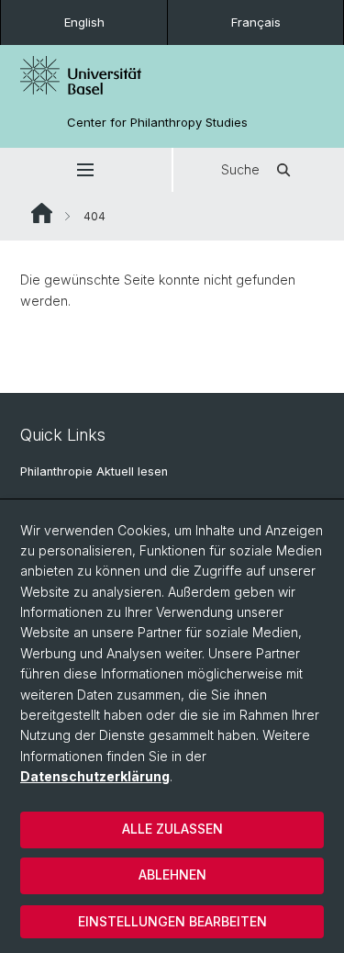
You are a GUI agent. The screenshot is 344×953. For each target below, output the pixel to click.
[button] (86, 170)
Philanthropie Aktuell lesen (94, 471)
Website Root (41, 213)
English (84, 22)
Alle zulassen (172, 828)
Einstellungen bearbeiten (172, 921)
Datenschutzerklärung (95, 776)
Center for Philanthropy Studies (157, 122)
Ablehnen (172, 874)
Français (256, 22)
